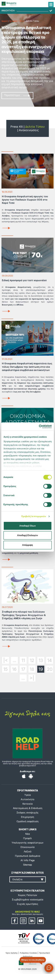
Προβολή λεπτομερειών (33, 516)
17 (23, 669)
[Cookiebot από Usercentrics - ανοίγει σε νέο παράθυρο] (39, 426)
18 (32, 669)
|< (5, 660)
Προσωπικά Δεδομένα (27, 855)
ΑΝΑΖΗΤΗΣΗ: (8, 11)
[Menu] (51, 4)
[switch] (27, 487)
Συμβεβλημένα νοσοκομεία (27, 899)
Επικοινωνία (28, 847)
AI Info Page (28, 860)
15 (5, 669)
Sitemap (27, 864)
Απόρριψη (27, 545)
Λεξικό (27, 851)
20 (49, 669)
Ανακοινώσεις (29, 130)
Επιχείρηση (27, 816)
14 (49, 660)
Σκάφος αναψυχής (27, 812)
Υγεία (27, 794)
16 (14, 669)
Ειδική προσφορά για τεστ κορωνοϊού (24, 280)
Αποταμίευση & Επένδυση (27, 808)
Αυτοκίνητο (27, 799)
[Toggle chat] (48, 967)
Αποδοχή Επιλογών (27, 535)
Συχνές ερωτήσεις (27, 903)
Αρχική (4, 21)
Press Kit (16, 126)
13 (41, 660)
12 (32, 660)
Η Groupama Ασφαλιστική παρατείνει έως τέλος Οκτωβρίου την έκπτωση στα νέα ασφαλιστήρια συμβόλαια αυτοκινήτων (27, 367)
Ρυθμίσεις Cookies (28, 953)
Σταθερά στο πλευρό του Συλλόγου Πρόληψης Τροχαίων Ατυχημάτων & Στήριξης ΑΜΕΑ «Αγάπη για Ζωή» (24, 615)
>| (32, 678)
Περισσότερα (12, 95)
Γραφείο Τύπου (17, 21)
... (14, 660)
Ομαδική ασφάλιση (27, 821)
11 (23, 660)
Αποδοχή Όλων (27, 525)
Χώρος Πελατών (27, 895)
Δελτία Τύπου (35, 126)
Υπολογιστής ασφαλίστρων (27, 842)
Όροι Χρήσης (12, 953)
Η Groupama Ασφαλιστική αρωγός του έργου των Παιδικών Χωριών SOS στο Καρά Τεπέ (25, 199)
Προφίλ (27, 838)
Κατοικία (27, 803)
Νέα (27, 833)
